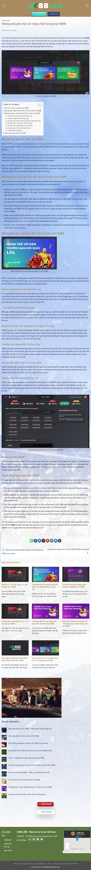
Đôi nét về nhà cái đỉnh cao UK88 (16, 108)
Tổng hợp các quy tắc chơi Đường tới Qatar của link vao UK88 (32, 765)
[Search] (87, 6)
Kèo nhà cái (27, 864)
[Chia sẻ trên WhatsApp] (31, 541)
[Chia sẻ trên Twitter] (39, 541)
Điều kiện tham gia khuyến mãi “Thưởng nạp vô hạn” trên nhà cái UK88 (74, 623)
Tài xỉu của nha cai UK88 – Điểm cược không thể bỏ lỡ (29, 772)
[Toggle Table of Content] (38, 105)
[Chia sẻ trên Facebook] (35, 541)
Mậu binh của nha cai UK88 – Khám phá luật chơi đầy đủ (30, 729)
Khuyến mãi (6, 20)
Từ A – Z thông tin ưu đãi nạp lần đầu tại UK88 (26, 758)
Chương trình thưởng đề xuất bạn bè (19, 128)
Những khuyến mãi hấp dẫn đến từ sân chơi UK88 (22, 113)
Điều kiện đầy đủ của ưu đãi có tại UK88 (24, 736)
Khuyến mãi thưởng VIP (15, 130)
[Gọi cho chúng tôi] (30, 839)
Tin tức (75, 864)
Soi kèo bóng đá (39, 864)
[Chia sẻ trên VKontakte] (51, 541)
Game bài (57, 864)
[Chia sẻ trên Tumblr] (59, 541)
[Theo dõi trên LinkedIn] (38, 839)
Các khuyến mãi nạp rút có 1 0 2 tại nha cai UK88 (15, 622)
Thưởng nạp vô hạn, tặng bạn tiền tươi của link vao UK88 (44, 622)
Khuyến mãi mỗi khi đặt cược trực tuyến (20, 125)
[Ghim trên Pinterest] (47, 541)
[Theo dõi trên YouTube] (42, 839)
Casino (49, 864)
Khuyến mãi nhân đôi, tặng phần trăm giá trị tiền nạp (24, 121)
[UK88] (45, 5)
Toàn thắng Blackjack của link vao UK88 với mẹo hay (28, 743)
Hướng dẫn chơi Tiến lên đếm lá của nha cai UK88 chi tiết (30, 751)
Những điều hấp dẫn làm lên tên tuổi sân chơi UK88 (22, 111)
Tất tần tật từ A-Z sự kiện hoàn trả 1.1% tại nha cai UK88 (45, 659)
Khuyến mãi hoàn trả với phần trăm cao (20, 116)
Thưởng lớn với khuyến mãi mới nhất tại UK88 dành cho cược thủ (45, 587)
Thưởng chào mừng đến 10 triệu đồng (20, 123)
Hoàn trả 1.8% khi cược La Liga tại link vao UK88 (15, 586)
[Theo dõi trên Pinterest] (34, 839)
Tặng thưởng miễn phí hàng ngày (18, 118)
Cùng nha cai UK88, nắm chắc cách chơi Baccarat (27, 794)
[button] (3, 6)
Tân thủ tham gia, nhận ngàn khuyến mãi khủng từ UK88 (74, 586)
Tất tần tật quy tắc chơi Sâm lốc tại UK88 (24, 780)
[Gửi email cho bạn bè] (43, 541)
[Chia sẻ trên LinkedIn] (55, 541)
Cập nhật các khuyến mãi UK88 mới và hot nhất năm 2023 (14, 659)
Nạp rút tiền (8, 850)
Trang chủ (17, 864)
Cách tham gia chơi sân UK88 (15, 133)
